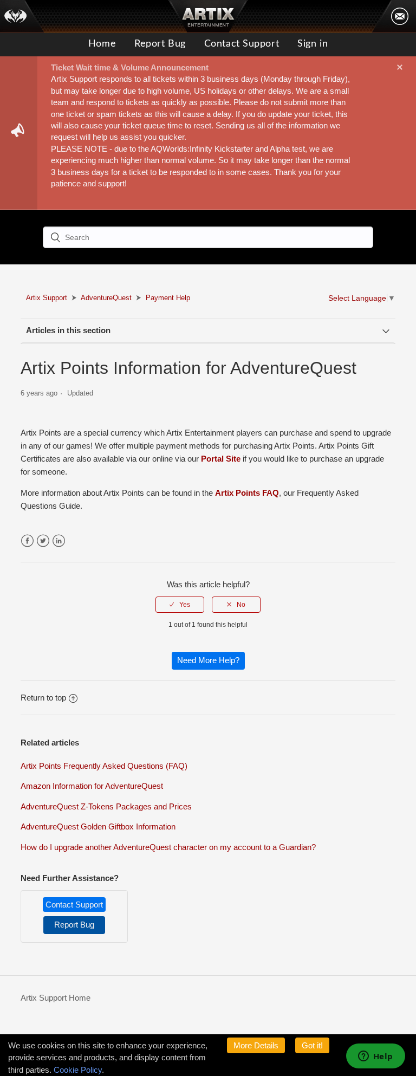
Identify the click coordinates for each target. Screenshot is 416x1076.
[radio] (179, 605)
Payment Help (168, 298)
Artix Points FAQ (247, 492)
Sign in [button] (312, 44)
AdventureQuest (106, 298)
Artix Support (46, 298)
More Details (255, 1045)
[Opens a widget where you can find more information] (375, 1057)
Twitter (43, 541)
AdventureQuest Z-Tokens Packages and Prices (106, 806)
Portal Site (220, 458)
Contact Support (241, 44)
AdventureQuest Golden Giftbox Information (98, 826)
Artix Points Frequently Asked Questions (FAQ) (104, 765)
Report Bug (160, 44)
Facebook (27, 541)
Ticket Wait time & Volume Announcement (130, 67)
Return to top (43, 697)
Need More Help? (208, 660)
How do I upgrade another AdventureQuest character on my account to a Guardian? (168, 847)
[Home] (22, 16)
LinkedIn (59, 541)
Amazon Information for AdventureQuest (92, 785)
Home (102, 44)
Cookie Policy (78, 1069)
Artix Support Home (55, 997)
